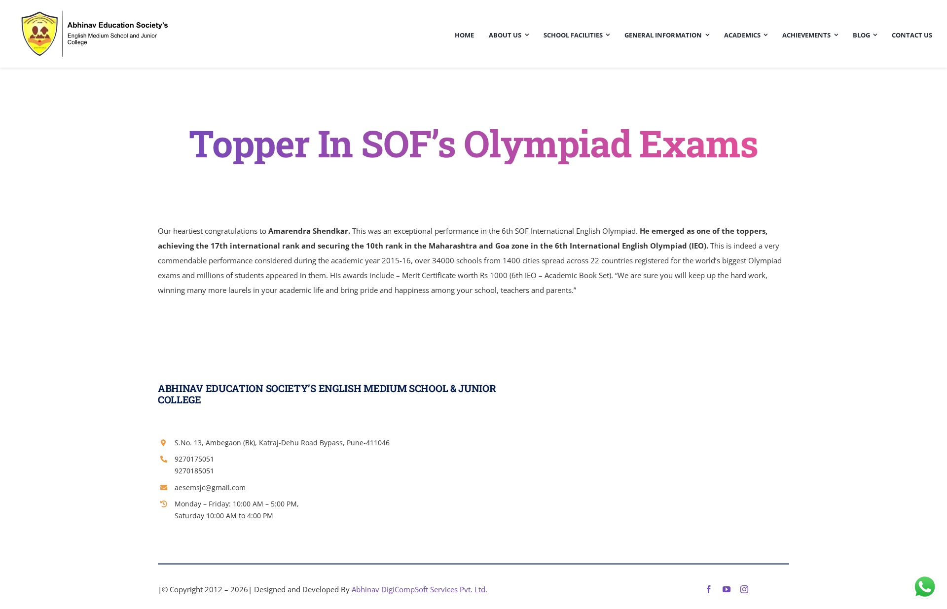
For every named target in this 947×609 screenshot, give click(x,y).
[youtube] (726, 589)
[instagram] (744, 589)
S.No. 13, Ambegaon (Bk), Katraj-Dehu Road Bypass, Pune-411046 (282, 442)
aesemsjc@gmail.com (210, 487)
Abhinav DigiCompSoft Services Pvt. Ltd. (419, 589)
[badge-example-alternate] (94, 11)
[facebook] (709, 589)
